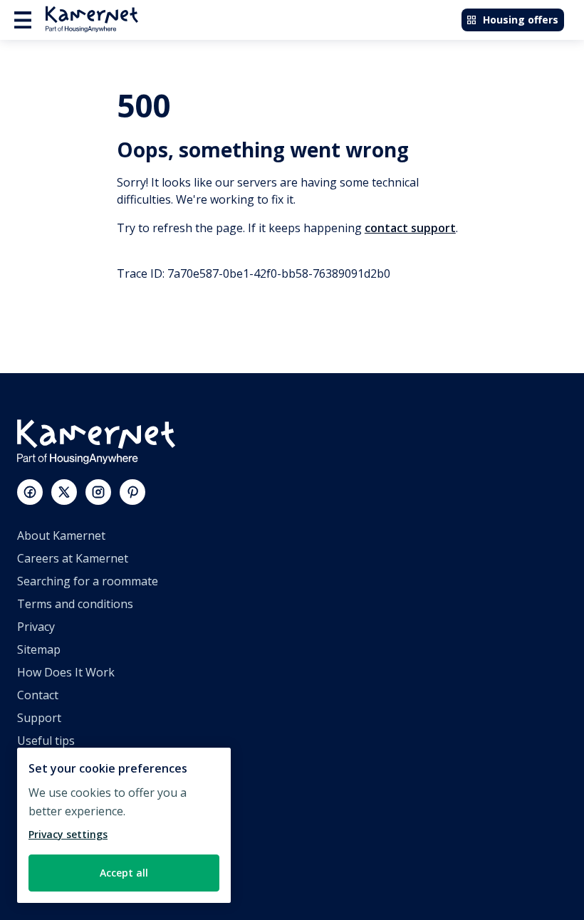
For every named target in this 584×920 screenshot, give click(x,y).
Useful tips (46, 740)
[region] (124, 825)
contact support (410, 228)
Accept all (124, 872)
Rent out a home (61, 832)
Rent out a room (61, 854)
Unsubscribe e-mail (68, 763)
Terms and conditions (75, 604)
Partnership (49, 809)
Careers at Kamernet (72, 558)
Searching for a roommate (87, 581)
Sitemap (39, 649)
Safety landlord (57, 877)
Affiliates (40, 786)
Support (39, 718)
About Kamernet (61, 535)
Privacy (36, 626)
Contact (37, 695)
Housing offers (520, 19)
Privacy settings (68, 834)
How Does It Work (66, 672)
